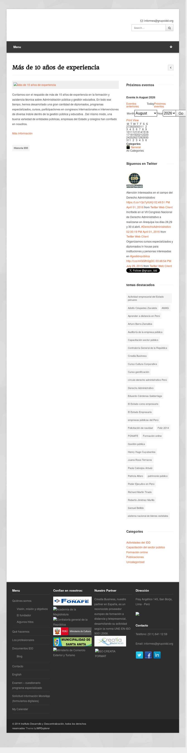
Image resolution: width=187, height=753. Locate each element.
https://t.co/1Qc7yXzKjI (139, 202)
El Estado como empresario (143, 404)
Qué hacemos (20, 631)
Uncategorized (135, 562)
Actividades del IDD (138, 542)
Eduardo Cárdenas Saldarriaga (145, 396)
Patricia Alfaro (135, 476)
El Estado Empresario (140, 412)
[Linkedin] (157, 658)
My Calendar (20, 709)
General (136, 147)
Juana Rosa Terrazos (140, 460)
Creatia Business (137, 355)
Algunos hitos (25, 622)
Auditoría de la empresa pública (145, 332)
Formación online (152, 435)
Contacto (17, 666)
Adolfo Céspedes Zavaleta (142, 308)
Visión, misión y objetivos (32, 609)
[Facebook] (148, 658)
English (17, 674)
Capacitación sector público (143, 340)
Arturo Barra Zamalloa (140, 323)
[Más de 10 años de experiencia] (65, 84)
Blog (19, 656)
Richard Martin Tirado (140, 492)
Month (130, 113)
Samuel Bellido (136, 508)
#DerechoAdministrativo (156, 226)
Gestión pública (136, 444)
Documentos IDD (22, 648)
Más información (22, 133)
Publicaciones (135, 557)
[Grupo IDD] (134, 187)
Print (132, 120)
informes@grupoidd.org (158, 643)
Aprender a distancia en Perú (144, 316)
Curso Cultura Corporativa (142, 364)
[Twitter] (139, 658)
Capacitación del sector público (145, 547)
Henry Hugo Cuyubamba (141, 452)
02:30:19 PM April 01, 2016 (143, 231)
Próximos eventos (160, 105)
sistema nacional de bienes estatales (148, 515)
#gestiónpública (140, 256)
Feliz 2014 (163, 428)
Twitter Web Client (161, 207)
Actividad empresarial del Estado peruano (146, 298)
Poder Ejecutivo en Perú (141, 484)
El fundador (24, 615)
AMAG (165, 308)
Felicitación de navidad (140, 428)
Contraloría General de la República (147, 348)
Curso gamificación (138, 372)
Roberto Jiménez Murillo (141, 500)
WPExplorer (43, 728)
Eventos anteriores (132, 105)
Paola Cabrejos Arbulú (140, 468)
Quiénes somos (21, 600)
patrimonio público (158, 476)
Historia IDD (21, 148)
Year (160, 113)
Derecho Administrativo (140, 388)
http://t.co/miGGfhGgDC (140, 261)
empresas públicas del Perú (143, 420)
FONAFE (133, 435)
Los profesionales (23, 640)
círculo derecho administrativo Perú (147, 379)
